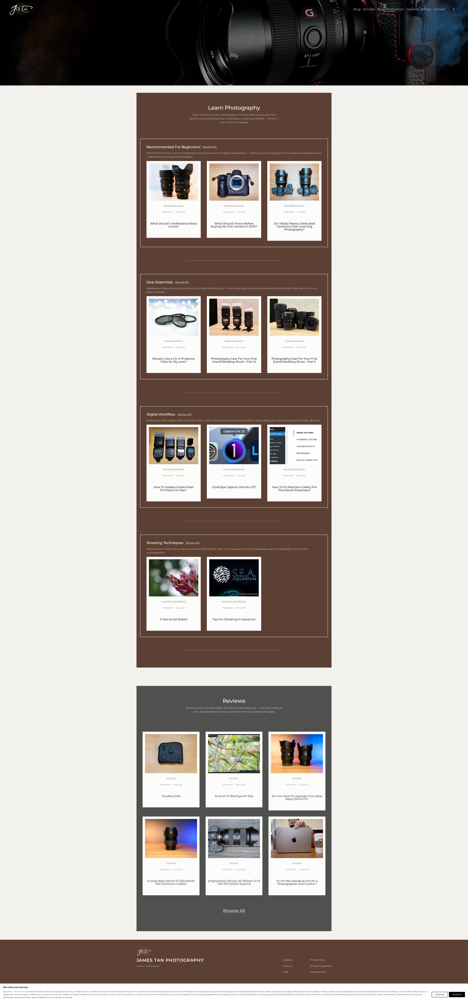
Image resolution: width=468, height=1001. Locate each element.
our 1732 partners (17, 992)
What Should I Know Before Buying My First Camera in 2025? (234, 225)
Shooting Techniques (173, 601)
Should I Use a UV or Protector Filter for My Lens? (173, 360)
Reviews (171, 778)
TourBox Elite (171, 796)
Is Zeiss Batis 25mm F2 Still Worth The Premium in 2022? (171, 883)
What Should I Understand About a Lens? (173, 225)
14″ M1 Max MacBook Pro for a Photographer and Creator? (297, 883)
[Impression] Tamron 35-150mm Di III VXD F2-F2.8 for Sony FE (234, 883)
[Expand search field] (453, 9)
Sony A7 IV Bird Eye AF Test (234, 796)
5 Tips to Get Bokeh (173, 619)
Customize (439, 994)
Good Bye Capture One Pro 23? (234, 487)
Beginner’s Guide (173, 205)
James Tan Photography (170, 960)
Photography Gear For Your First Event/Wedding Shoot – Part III (234, 360)
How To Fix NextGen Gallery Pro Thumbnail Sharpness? (294, 489)
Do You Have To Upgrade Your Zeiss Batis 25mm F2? (297, 798)
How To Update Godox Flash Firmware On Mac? (174, 489)
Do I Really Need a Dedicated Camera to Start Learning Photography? (294, 226)
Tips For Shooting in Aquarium (234, 619)
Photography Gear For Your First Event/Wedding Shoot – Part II (294, 360)
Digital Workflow (173, 469)
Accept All (457, 994)
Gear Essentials (173, 341)
